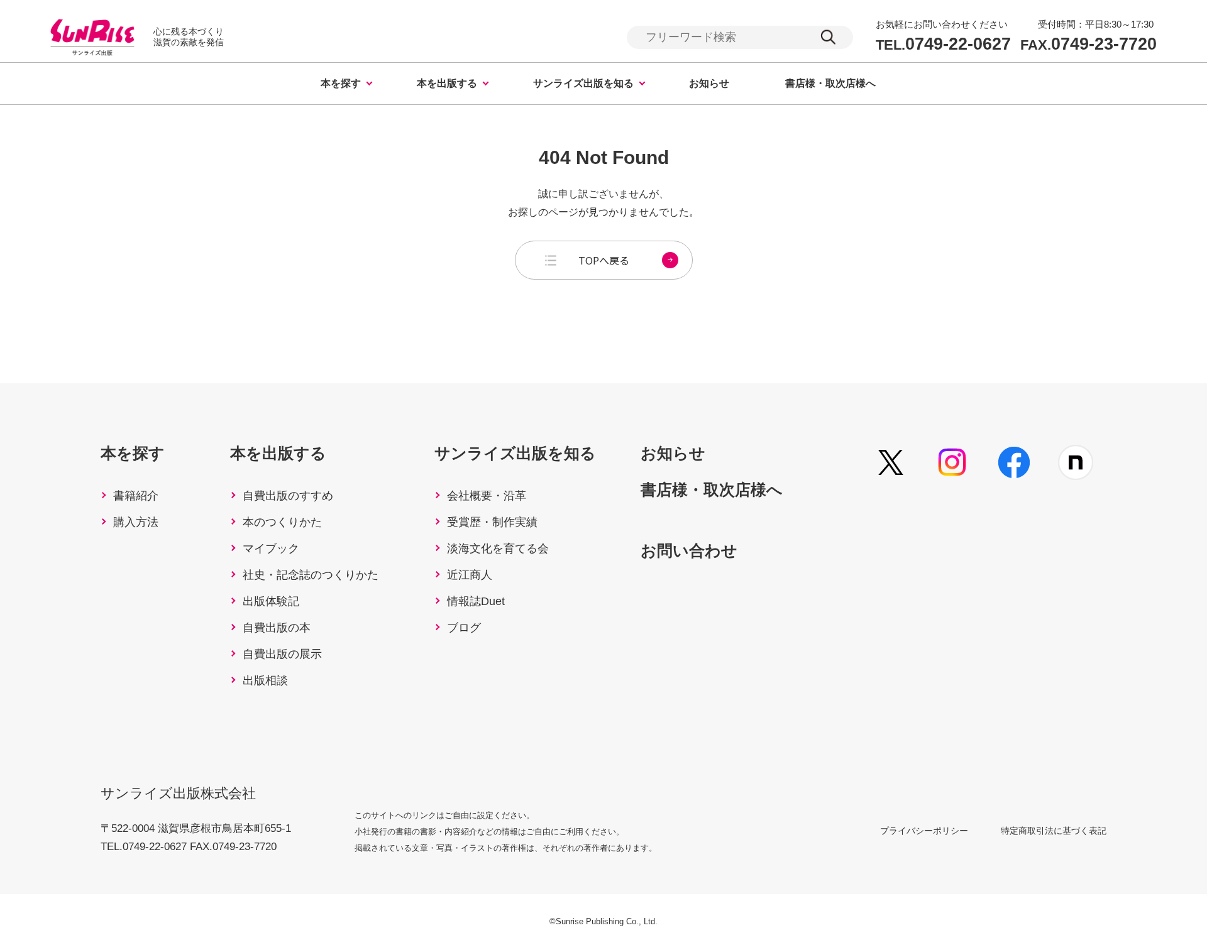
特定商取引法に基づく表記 (1053, 831)
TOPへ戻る (603, 260)
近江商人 (469, 575)
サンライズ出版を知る (583, 83)
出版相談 (265, 680)
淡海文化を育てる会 (498, 548)
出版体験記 (271, 601)
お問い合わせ (689, 550)
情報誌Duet (476, 601)
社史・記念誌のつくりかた (310, 575)
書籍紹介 (135, 495)
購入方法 (135, 522)
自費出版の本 (277, 627)
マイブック (271, 548)
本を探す (341, 83)
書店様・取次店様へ (830, 83)
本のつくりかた (282, 522)
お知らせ (709, 83)
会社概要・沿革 (486, 495)
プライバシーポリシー (924, 831)
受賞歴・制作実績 (492, 522)
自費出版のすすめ (288, 495)
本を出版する (447, 83)
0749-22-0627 (943, 44)
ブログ (464, 627)
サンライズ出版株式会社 (178, 793)
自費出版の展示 (282, 654)
